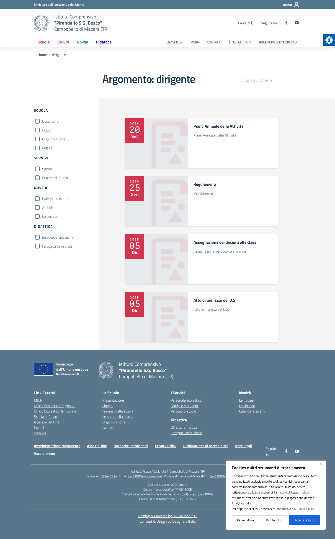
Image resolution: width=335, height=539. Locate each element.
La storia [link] (108, 427)
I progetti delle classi (57, 246)
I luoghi (47, 130)
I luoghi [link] (107, 405)
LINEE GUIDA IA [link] (240, 42)
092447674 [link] (109, 476)
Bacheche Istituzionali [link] (131, 445)
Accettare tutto (304, 520)
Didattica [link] (103, 42)
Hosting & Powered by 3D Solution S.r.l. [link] (167, 516)
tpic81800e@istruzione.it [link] (145, 476)
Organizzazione (53, 139)
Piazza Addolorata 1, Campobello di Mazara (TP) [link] (173, 471)
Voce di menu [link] (44, 453)
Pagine (47, 148)
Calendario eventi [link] (252, 411)
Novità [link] (82, 42)
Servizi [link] (63, 42)
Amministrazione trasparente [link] (57, 445)
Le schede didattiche (57, 237)
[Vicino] (321, 464)
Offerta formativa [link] (184, 427)
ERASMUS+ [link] (174, 42)
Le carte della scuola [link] (117, 416)
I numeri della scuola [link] (117, 411)
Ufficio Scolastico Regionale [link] (54, 405)
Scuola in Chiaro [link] (46, 416)
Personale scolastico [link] (186, 400)
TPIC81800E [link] (183, 489)
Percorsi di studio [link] (183, 411)
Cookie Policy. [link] (305, 508)
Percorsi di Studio (55, 177)
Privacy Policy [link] (165, 445)
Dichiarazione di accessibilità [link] (205, 445)
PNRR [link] (195, 42)
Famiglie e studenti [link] (185, 405)
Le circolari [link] (247, 405)
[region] (276, 495)
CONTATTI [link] (214, 42)
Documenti (50, 121)
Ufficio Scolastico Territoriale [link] (55, 411)
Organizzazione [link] (113, 422)
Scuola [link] (44, 42)
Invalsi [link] (39, 427)
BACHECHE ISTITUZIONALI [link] (278, 42)
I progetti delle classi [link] (186, 432)
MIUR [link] (38, 400)
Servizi (47, 169)
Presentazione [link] (113, 400)
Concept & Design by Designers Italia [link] (168, 521)
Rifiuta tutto (274, 520)
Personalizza (245, 520)
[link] (329, 40)
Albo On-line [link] (97, 445)
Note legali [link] (243, 445)
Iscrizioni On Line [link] (46, 422)
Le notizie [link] (246, 400)
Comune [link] (40, 433)
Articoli (47, 207)
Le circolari (50, 216)
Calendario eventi (55, 198)
